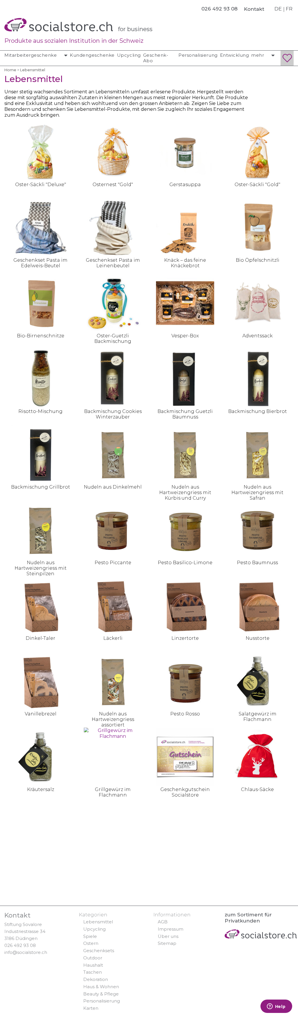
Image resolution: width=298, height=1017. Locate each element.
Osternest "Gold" (113, 184)
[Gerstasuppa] (185, 151)
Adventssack (257, 336)
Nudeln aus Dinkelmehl (113, 487)
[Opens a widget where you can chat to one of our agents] (276, 1007)
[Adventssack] (257, 302)
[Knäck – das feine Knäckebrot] (185, 227)
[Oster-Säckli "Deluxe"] (40, 151)
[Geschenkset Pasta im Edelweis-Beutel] (40, 227)
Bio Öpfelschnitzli (257, 260)
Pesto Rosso (185, 714)
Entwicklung (234, 55)
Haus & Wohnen (101, 986)
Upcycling (129, 55)
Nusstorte (257, 638)
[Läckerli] (113, 605)
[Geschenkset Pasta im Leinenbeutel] (113, 227)
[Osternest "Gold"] (113, 151)
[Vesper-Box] (185, 302)
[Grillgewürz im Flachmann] (113, 756)
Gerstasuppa (185, 184)
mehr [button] (258, 55)
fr (289, 9)
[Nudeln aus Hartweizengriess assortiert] (113, 680)
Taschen (92, 972)
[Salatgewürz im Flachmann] (257, 680)
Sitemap (167, 943)
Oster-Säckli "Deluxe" (40, 184)
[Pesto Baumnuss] (257, 529)
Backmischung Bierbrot (257, 411)
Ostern (90, 943)
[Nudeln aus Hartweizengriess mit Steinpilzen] (40, 529)
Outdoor (92, 958)
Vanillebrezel (40, 714)
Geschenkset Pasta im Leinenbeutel (113, 262)
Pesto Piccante (113, 562)
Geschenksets (98, 950)
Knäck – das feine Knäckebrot (185, 262)
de (278, 9)
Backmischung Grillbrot (40, 487)
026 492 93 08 (20, 945)
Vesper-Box (185, 336)
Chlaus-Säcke (257, 789)
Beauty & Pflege (101, 994)
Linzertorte (185, 638)
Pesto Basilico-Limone (185, 562)
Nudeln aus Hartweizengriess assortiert (113, 719)
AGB (163, 922)
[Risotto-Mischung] (40, 378)
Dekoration (95, 979)
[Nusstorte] (257, 605)
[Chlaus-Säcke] (257, 756)
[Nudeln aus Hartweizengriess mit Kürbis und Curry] (185, 454)
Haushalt (93, 965)
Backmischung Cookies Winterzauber (113, 414)
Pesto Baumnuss (257, 562)
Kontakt (254, 9)
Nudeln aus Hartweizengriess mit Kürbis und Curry (185, 492)
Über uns (168, 936)
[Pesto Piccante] (113, 529)
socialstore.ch (58, 24)
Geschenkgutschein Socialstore (185, 792)
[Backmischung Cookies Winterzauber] (113, 378)
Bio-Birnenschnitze (40, 336)
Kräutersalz (40, 789)
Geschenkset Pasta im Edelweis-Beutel (40, 262)
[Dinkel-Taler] (40, 605)
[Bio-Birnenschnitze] (40, 302)
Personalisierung (197, 55)
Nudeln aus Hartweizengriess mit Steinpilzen (41, 568)
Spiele (90, 936)
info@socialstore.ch (25, 952)
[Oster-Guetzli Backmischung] (113, 302)
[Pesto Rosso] (185, 680)
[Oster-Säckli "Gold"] (257, 151)
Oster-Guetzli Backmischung (112, 338)
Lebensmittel (98, 922)
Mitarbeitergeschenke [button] (31, 55)
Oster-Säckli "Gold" (257, 184)
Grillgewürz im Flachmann (113, 792)
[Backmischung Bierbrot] (257, 378)
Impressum (170, 929)
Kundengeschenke (92, 55)
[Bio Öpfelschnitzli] (257, 227)
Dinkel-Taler (40, 638)
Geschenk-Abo (155, 57)
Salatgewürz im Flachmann (257, 716)
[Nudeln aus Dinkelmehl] (113, 454)
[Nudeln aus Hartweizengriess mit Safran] (257, 454)
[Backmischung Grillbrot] (40, 454)
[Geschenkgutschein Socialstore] (185, 756)
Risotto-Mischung (40, 411)
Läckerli (113, 638)
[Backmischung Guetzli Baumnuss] (185, 378)
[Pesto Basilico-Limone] (185, 529)
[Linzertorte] (185, 605)
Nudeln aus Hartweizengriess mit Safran (257, 492)
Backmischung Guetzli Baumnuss (185, 414)
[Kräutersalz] (40, 756)
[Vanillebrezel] (40, 680)
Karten (90, 1008)
